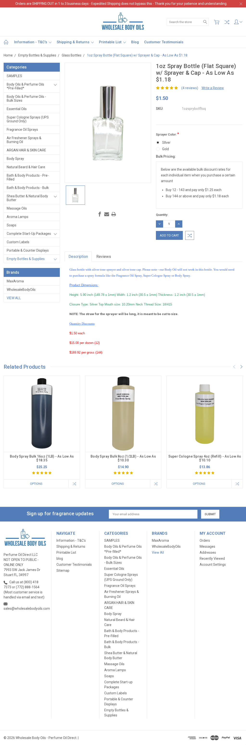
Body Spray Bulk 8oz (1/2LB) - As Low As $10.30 (123, 458)
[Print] (113, 214)
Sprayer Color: (167, 134)
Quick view (41, 429)
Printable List (111, 42)
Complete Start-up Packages (29, 234)
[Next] (241, 366)
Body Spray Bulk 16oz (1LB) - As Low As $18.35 (42, 458)
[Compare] (226, 22)
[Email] (106, 214)
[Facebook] (99, 214)
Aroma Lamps (17, 217)
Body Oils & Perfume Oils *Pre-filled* (25, 86)
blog (135, 42)
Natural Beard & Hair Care (26, 167)
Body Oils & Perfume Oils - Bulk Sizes (26, 98)
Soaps (11, 225)
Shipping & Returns (73, 42)
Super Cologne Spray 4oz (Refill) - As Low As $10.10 (204, 458)
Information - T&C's (31, 42)
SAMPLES (14, 76)
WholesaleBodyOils (21, 290)
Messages (207, 546)
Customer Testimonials (163, 42)
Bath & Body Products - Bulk (28, 188)
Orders (205, 540)
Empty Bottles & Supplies (26, 259)
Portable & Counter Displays (28, 250)
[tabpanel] (42, 432)
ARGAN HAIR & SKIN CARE (26, 150)
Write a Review (213, 88)
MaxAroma (15, 281)
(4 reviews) (189, 88)
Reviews (103, 256)
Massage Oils (17, 208)
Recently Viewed (212, 558)
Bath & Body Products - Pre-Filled (28, 177)
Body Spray (15, 159)
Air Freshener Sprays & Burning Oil (24, 140)
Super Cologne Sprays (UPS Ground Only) (28, 119)
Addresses (208, 552)
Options (36, 483)
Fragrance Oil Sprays (22, 129)
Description (78, 256)
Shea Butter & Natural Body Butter (27, 198)
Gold (165, 149)
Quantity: (162, 215)
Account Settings (213, 564)
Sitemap (62, 570)
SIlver (166, 142)
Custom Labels (18, 242)
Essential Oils (17, 109)
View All (14, 298)
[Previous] (234, 366)
